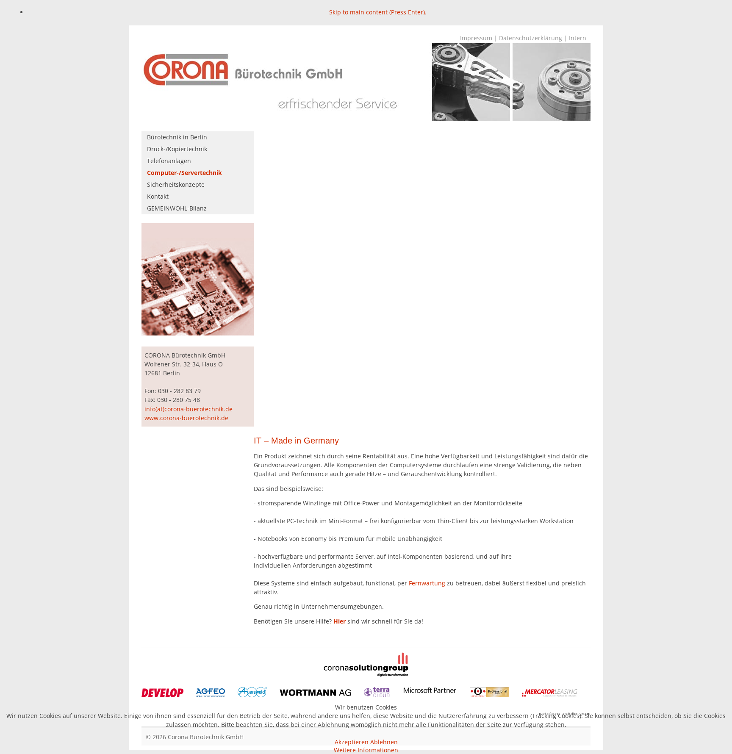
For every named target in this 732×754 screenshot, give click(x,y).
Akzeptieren (352, 742)
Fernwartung (428, 583)
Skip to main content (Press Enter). (378, 12)
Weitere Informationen (366, 750)
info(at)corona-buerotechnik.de (188, 409)
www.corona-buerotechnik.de (186, 418)
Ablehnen (384, 742)
